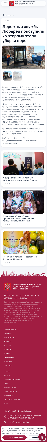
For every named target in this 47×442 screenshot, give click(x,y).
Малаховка (8, 349)
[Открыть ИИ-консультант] (42, 437)
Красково (7, 345)
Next (42, 57)
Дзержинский (9, 337)
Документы (8, 395)
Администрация (10, 387)
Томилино (8, 361)
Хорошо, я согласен (15, 437)
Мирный (7, 353)
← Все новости (7, 15)
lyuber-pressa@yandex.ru (16, 320)
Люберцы (7, 333)
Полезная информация (12, 379)
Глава (6, 383)
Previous (5, 57)
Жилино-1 (7, 341)
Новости (7, 371)
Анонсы (7, 375)
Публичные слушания (12, 399)
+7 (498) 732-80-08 (15, 422)
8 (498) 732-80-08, (22, 318)
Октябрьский (9, 357)
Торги (6, 403)
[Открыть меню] (5, 3)
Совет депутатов (10, 391)
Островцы (8, 365)
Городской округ (10, 329)
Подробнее (36, 437)
